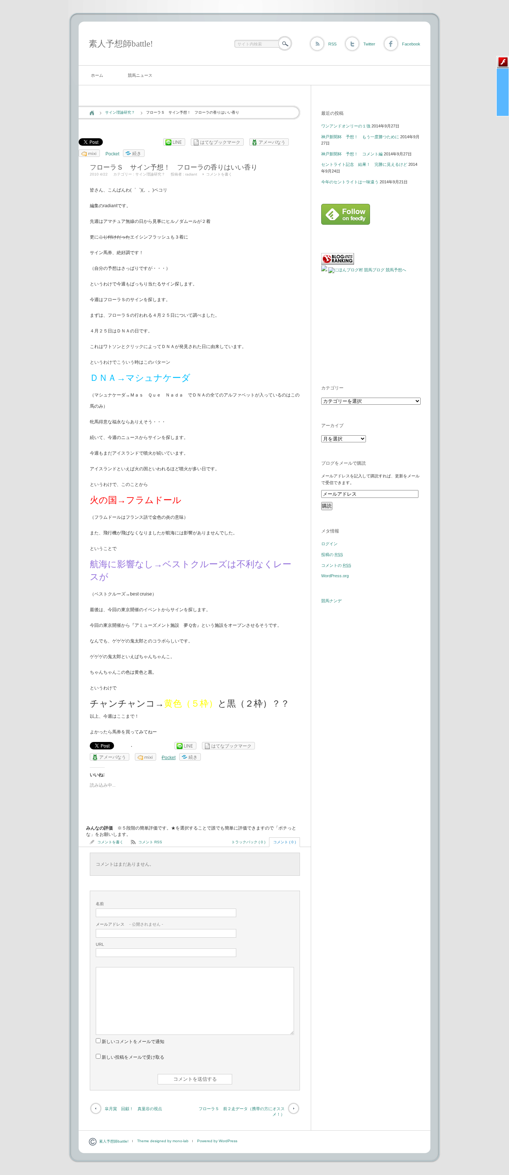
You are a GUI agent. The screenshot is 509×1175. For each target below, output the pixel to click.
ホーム (97, 75)
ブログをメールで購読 (343, 463)
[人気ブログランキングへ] (337, 263)
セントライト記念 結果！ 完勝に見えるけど (364, 164)
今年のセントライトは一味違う (350, 182)
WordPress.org (335, 576)
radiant (191, 174)
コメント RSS (150, 842)
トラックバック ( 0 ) (248, 842)
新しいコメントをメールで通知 (133, 1041)
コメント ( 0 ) (284, 842)
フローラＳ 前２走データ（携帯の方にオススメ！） (242, 1111)
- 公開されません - (129, 924)
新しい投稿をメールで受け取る (133, 1057)
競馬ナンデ (331, 600)
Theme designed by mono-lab (163, 1141)
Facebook (411, 44)
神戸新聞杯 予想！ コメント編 (352, 154)
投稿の (332, 554)
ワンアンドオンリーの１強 (345, 126)
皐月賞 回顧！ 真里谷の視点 (133, 1108)
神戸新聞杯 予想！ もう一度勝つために (360, 137)
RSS (332, 44)
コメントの (336, 565)
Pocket (112, 154)
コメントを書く (219, 174)
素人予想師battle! (121, 43)
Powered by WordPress (217, 1141)
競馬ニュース (140, 75)
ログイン (329, 543)
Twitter (369, 44)
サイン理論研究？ (120, 112)
